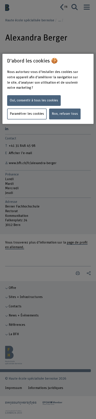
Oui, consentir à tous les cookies (34, 100)
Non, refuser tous (65, 113)
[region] (48, 89)
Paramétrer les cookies (27, 113)
